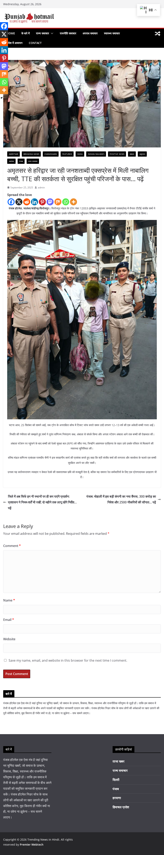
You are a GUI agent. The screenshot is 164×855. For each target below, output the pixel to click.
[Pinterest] (42, 201)
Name (9, 600)
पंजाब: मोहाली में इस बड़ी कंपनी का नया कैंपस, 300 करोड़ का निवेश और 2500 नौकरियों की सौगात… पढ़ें (121, 499)
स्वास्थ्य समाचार (112, 33)
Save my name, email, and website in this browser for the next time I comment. (68, 660)
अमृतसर (142, 154)
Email (8, 619)
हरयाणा (117, 798)
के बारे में (25, 33)
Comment (12, 546)
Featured (67, 154)
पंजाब (21, 161)
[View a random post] (157, 33)
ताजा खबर (118, 761)
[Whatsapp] (65, 201)
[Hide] (1, 97)
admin (41, 187)
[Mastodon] (50, 201)
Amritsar (13, 154)
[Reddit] (26, 201)
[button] (51, 33)
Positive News (117, 154)
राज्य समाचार (42, 33)
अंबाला (132, 154)
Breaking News (31, 154)
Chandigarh (50, 154)
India (80, 154)
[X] (18, 201)
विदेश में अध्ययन (14, 43)
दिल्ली (116, 779)
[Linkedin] (34, 201)
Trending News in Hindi (43, 839)
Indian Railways (96, 154)
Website (9, 639)
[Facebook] (11, 201)
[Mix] (57, 201)
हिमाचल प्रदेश (121, 807)
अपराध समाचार (90, 33)
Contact (35, 43)
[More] (73, 201)
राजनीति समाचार (68, 33)
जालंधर (11, 161)
